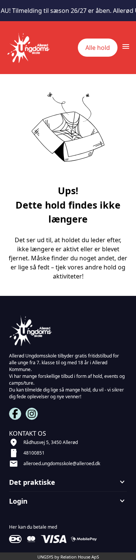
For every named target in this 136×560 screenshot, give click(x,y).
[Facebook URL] (15, 414)
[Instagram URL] (32, 414)
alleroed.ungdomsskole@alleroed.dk (61, 463)
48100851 (34, 453)
